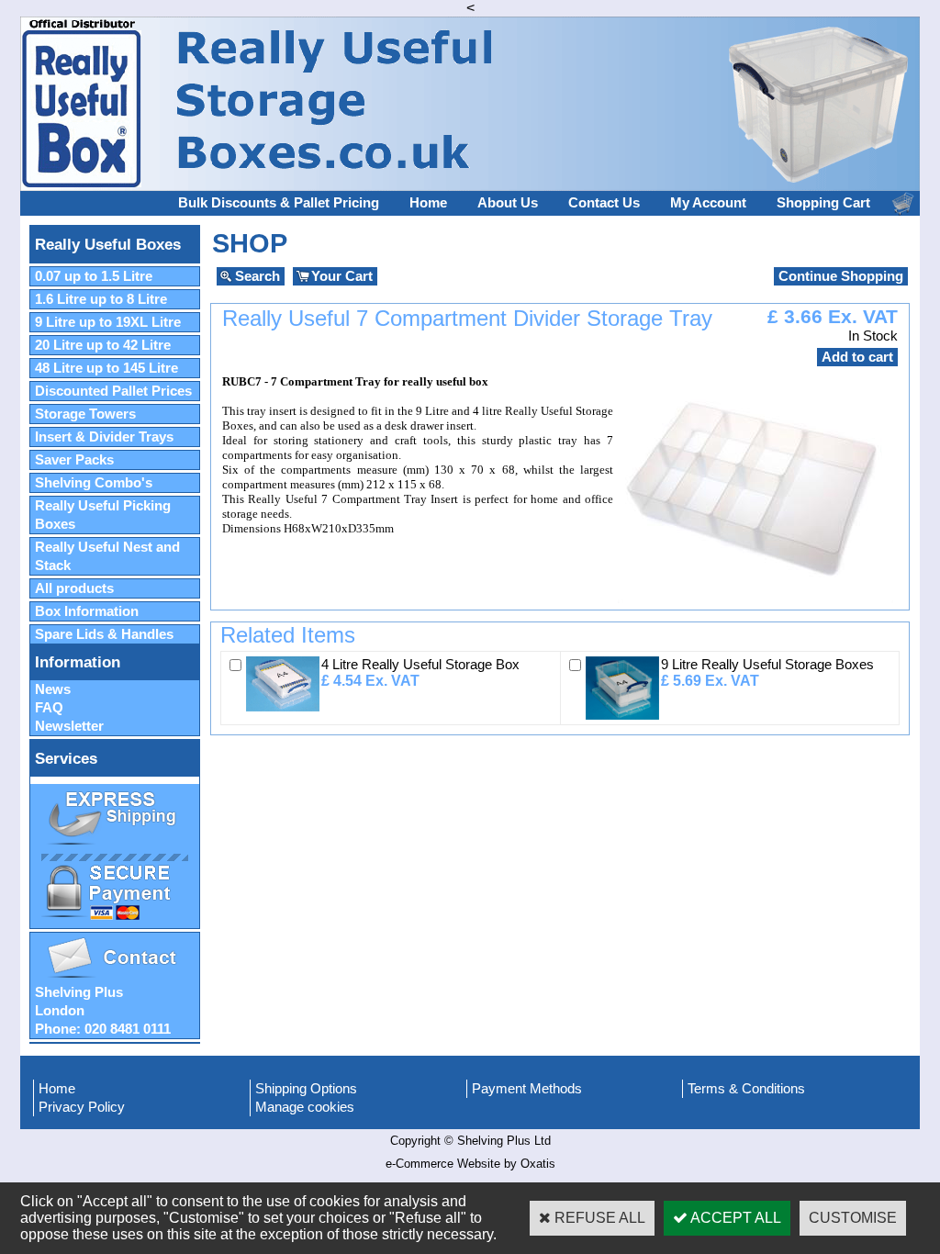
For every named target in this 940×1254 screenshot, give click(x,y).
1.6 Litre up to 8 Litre (101, 299)
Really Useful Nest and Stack (107, 556)
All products (74, 588)
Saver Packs (74, 460)
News (53, 689)
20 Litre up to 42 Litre (103, 345)
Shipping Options (306, 1088)
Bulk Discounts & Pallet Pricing (278, 203)
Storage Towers (85, 414)
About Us (507, 203)
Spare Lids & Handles (104, 634)
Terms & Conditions (746, 1088)
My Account (708, 203)
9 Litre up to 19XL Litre (108, 322)
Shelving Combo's (93, 483)
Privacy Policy (82, 1107)
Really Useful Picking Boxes (103, 515)
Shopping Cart (823, 203)
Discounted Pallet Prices (113, 391)
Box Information (87, 611)
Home (428, 203)
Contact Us (604, 203)
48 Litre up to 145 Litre (106, 368)
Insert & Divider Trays (104, 437)
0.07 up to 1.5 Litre (93, 276)
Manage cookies (304, 1107)
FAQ (49, 707)
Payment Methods (527, 1088)
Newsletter (69, 726)
